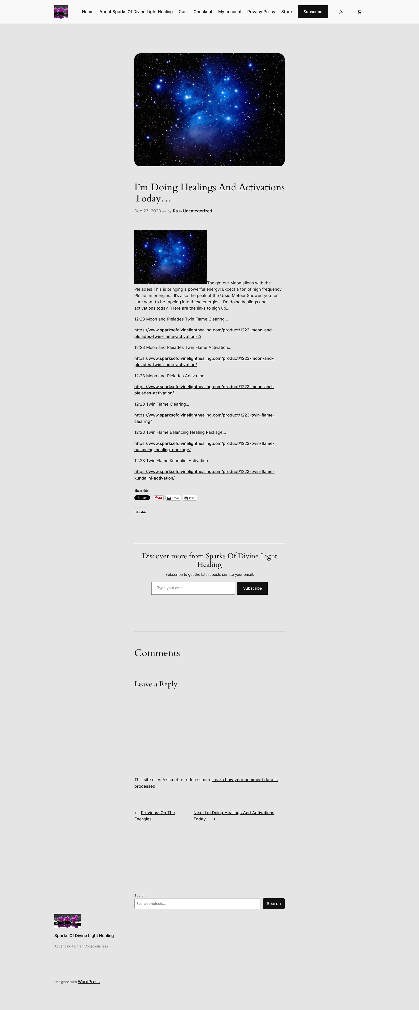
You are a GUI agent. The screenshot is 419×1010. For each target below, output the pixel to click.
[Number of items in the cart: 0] (360, 12)
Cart (183, 11)
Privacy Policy (261, 11)
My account (230, 11)
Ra (175, 210)
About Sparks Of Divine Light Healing (136, 11)
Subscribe (313, 11)
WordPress (89, 981)
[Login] (341, 12)
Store (286, 11)
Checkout (202, 11)
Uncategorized (197, 210)
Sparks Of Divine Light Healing (84, 935)
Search (139, 895)
